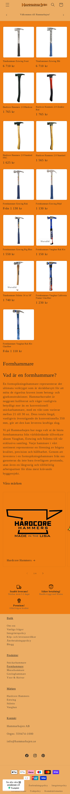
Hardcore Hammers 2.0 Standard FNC (17, 156)
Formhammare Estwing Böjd (49, 204)
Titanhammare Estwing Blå (48, 61)
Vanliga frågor (15, 629)
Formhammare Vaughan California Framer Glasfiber (51, 296)
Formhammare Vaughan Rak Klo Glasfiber (17, 345)
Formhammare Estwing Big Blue (17, 249)
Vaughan (12, 707)
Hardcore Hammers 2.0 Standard (50, 155)
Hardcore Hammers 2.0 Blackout (17, 107)
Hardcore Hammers (19, 560)
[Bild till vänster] (27, 573)
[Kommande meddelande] (63, 15)
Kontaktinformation (54, 791)
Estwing (11, 699)
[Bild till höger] (43, 573)
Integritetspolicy (16, 633)
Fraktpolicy (35, 791)
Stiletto (11, 703)
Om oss (11, 625)
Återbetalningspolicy (19, 640)
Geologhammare (16, 673)
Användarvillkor (18, 791)
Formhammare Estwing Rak (15, 204)
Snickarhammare (16, 662)
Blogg (10, 644)
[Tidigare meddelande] (6, 15)
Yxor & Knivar (15, 677)
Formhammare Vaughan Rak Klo (50, 249)
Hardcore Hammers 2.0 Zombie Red (50, 108)
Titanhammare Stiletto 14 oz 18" (17, 295)
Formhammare (15, 666)
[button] (7, 5)
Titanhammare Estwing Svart (16, 61)
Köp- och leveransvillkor (21, 636)
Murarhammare (15, 670)
